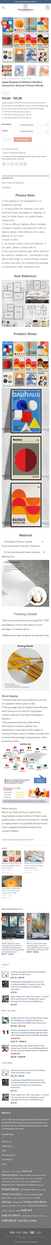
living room (18, 1202)
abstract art (6, 1171)
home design (42, 1190)
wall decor (9, 1220)
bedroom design (25, 1175)
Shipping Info (7, 1146)
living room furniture (9, 1206)
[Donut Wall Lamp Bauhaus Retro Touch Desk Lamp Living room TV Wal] (12, 881)
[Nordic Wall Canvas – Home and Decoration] (25, 8)
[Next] (45, 40)
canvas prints (29, 1178)
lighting (37, 1198)
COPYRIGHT (7, 1159)
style (19, 159)
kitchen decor (7, 1198)
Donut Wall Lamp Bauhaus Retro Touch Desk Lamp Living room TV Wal (11, 890)
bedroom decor (10, 1174)
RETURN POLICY (9, 1155)
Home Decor (14, 79)
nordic (4, 159)
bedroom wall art (8, 1178)
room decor (11, 1210)
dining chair (14, 1181)
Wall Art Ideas (42, 1216)
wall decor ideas (27, 1220)
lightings (7, 1201)
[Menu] (3, 7)
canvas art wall (19, 1178)
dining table (21, 1185)
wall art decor (11, 1215)
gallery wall (40, 1185)
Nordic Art (27, 79)
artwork (13, 1171)
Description (7, 178)
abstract (8, 156)
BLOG (4, 1164)
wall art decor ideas (29, 1216)
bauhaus (14, 156)
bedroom (27, 1171)
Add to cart (22, 139)
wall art (26, 1210)
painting (9, 159)
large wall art (21, 1198)
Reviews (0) (6, 188)
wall (22, 159)
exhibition (21, 156)
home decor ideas (28, 1189)
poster (15, 159)
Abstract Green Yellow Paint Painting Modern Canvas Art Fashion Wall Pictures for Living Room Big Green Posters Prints (38, 947)
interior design (37, 1194)
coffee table (6, 1181)
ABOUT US (6, 1141)
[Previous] (6, 40)
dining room (35, 1181)
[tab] (25, 178)
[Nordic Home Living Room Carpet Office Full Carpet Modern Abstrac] (34, 856)
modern (43, 156)
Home (4, 79)
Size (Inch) (6, 124)
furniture (31, 1184)
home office (26, 1194)
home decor (10, 1189)
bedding (18, 1171)
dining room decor (9, 1185)
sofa (18, 1210)
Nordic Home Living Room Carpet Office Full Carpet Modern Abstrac (33, 865)
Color (5, 131)
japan (34, 156)
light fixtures (30, 1198)
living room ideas (22, 1206)
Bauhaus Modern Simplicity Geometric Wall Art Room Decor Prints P (12, 865)
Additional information (13, 183)
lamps (14, 1198)
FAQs (4, 1150)
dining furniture (24, 1181)
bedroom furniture (39, 1175)
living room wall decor (37, 1205)
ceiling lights (38, 1178)
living (38, 156)
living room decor (35, 1201)
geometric (28, 156)
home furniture (11, 1194)
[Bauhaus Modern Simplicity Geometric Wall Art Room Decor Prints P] (12, 856)
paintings (4, 1210)
